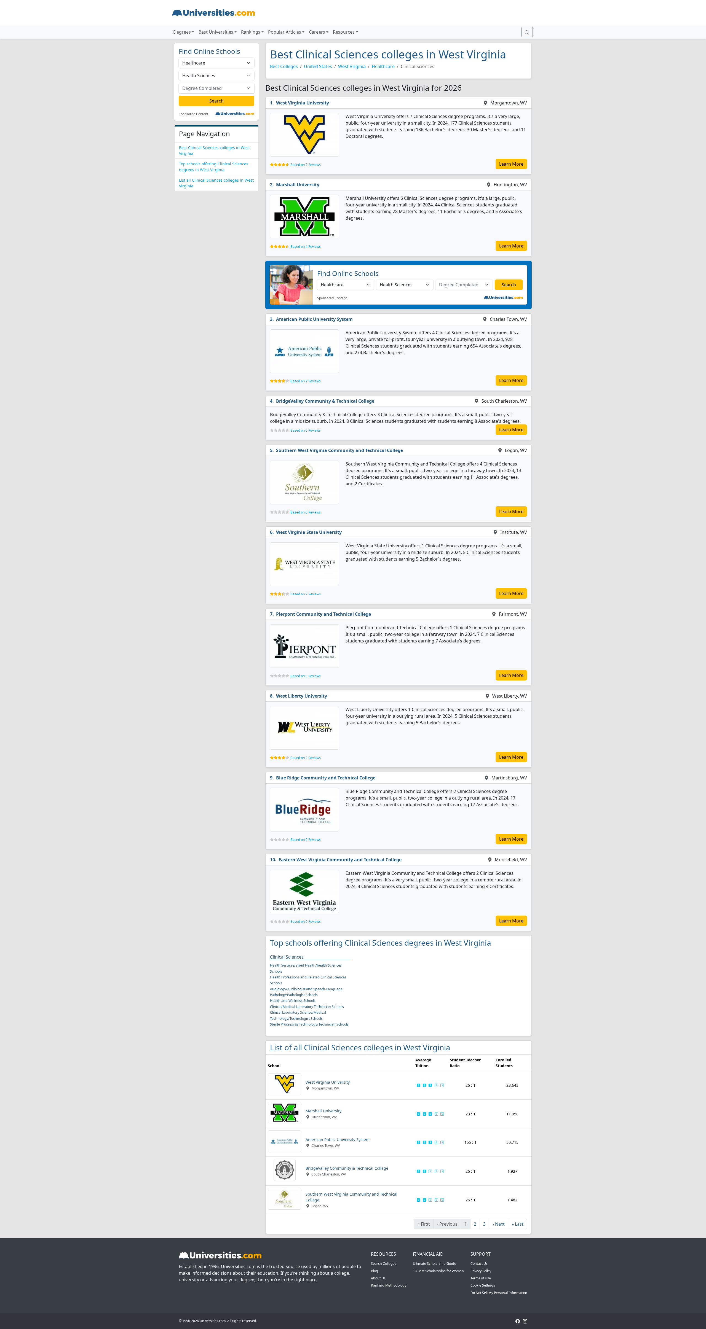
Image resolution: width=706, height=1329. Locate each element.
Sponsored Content (193, 114)
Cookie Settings (482, 1285)
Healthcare (383, 66)
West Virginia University (302, 103)
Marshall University (297, 185)
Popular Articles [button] (284, 32)
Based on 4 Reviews (305, 246)
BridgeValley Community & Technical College (325, 401)
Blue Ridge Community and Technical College (325, 778)
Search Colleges (383, 1263)
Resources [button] (344, 32)
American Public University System (314, 319)
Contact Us (479, 1263)
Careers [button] (317, 32)
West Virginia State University (309, 532)
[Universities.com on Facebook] (517, 1321)
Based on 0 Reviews (305, 430)
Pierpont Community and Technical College (323, 614)
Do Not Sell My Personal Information (498, 1292)
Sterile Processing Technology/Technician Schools (309, 1024)
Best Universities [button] (216, 32)
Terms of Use (480, 1278)
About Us (378, 1278)
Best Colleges (284, 66)
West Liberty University (301, 696)
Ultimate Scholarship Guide (434, 1263)
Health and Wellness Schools (292, 1000)
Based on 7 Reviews (305, 164)
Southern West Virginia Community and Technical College (339, 450)
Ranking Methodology (388, 1285)
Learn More (511, 164)
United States (318, 66)
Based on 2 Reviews (305, 594)
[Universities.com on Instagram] (525, 1321)
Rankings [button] (250, 32)
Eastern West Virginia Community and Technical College (340, 860)
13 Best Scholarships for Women (438, 1271)
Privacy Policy (480, 1271)
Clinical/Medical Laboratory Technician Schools (307, 1006)
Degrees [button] (182, 32)
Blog (374, 1271)
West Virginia (352, 66)
